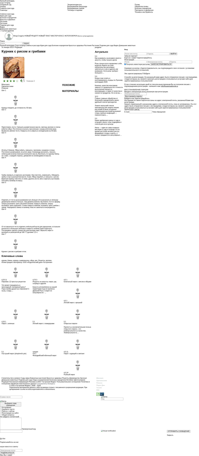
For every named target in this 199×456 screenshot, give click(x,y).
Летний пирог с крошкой (73, 302)
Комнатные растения (38, 378)
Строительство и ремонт (11, 378)
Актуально (101, 51)
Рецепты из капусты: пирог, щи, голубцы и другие (45, 282)
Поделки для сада (25, 380)
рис (36, 260)
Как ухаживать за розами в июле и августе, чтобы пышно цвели (108, 59)
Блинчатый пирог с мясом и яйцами (77, 281)
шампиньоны (24, 260)
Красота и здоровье (54, 378)
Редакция (18, 47)
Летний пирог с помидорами (43, 323)
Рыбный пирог (69, 374)
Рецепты (41, 260)
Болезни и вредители (57, 380)
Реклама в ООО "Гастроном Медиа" (42, 382)
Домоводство (74, 378)
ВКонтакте (99, 378)
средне (35, 352)
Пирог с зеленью (8, 323)
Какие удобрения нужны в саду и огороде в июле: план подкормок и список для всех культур (108, 122)
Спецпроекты (42, 384)
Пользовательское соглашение (69, 382)
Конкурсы (51, 384)
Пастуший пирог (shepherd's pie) (14, 353)
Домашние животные (10, 380)
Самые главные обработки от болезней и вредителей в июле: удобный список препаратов (107, 100)
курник (4, 260)
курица (15, 260)
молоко (49, 260)
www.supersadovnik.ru (36, 389)
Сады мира (25, 378)
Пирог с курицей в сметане (74, 353)
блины (9, 260)
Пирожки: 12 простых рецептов (14, 281)
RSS (97, 390)
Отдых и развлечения (40, 380)
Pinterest (99, 383)
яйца (32, 260)
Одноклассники (101, 380)
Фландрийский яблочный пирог (44, 355)
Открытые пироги (70, 323)
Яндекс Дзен (100, 385)
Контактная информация (18, 382)
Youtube (99, 387)
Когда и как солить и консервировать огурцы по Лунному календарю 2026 (109, 80)
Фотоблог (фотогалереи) (75, 380)
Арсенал (83, 378)
